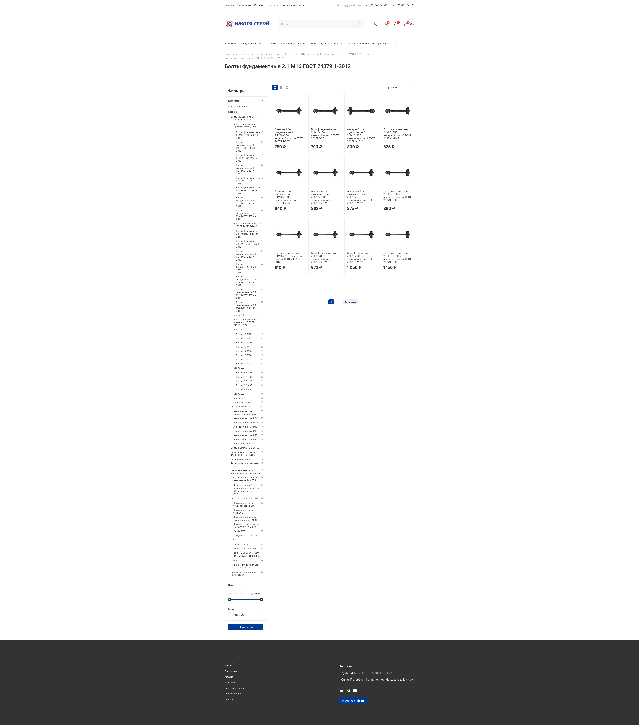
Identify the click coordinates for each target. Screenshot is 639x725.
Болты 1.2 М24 (244, 347)
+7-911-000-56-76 (403, 5)
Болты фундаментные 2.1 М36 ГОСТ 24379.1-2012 (246, 281)
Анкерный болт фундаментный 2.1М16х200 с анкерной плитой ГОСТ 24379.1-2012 (289, 135)
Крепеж (244, 54)
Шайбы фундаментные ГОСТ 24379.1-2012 (245, 566)
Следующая (350, 302)
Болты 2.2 (238, 367)
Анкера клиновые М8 (244, 439)
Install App (349, 700)
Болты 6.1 (238, 315)
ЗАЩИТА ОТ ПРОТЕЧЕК (280, 43)
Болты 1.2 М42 (244, 359)
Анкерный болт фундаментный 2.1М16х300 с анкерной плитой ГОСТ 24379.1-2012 (361, 135)
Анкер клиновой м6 (244, 443)
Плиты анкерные (242, 402)
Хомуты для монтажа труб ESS (244, 511)
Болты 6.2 (238, 393)
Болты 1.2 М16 (243, 338)
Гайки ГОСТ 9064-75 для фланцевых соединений (246, 554)
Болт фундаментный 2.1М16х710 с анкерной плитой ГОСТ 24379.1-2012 (288, 257)
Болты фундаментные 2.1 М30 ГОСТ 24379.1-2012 (246, 268)
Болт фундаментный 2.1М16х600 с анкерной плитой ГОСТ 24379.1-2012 (397, 195)
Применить (246, 627)
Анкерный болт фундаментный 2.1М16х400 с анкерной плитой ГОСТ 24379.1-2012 (289, 197)
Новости (229, 699)
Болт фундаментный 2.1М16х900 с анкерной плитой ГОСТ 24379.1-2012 (361, 257)
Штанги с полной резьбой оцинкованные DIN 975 (245, 479)
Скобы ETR (239, 531)
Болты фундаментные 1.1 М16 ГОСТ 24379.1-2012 (246, 146)
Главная (229, 5)
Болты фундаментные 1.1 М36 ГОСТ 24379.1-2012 (248, 190)
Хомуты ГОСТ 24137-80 (245, 535)
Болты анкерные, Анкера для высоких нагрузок (244, 453)
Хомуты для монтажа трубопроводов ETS (244, 504)
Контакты (272, 5)
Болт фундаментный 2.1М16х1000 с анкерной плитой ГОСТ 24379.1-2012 (397, 257)
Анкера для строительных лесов (245, 465)
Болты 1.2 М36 (244, 355)
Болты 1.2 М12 (243, 334)
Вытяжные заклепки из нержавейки (243, 573)
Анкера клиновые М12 (245, 431)
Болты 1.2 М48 (244, 363)
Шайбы (234, 560)
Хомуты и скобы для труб (244, 498)
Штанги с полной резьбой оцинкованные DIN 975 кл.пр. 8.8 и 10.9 (246, 489)
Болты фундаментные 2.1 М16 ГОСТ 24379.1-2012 (248, 234)
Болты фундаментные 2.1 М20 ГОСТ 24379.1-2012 (248, 244)
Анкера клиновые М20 (245, 422)
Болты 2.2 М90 (244, 389)
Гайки (233, 539)
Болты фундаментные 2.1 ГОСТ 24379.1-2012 (338, 54)
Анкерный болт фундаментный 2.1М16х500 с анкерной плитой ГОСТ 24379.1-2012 (361, 197)
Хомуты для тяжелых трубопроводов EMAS (245, 518)
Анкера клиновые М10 (245, 435)
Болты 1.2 (238, 329)
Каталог (259, 5)
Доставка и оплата (292, 5)
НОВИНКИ (231, 43)
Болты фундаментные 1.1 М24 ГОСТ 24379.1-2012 (246, 169)
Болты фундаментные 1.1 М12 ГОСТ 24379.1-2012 (248, 135)
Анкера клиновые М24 (245, 418)
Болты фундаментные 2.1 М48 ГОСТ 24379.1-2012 (246, 306)
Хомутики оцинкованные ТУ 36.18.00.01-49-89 (246, 525)
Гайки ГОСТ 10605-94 (244, 548)
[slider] (229, 599)
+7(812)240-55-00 (377, 5)
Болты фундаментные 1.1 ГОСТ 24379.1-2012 (245, 126)
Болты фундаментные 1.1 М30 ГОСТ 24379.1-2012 (248, 181)
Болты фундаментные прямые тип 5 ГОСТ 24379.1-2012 (245, 322)
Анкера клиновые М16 (245, 426)
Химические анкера (241, 459)
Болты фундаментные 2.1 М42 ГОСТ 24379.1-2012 (246, 294)
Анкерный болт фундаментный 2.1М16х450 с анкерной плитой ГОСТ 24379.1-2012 (325, 197)
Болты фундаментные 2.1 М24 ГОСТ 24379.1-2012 (246, 255)
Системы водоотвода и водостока (318, 43)
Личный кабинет (233, 693)
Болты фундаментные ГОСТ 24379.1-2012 (280, 54)
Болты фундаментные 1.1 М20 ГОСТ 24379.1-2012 (248, 158)
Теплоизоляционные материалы (366, 43)
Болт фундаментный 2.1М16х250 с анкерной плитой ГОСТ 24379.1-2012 (325, 134)
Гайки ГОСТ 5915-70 (243, 544)
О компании (244, 5)
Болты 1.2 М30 (244, 351)
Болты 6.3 (238, 398)
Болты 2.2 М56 (244, 372)
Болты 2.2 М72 (244, 381)
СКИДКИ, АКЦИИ (251, 43)
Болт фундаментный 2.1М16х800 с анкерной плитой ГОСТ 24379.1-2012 (325, 257)
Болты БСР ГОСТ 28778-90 (245, 447)
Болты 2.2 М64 (244, 377)
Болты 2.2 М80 (244, 385)
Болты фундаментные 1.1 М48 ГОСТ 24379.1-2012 (246, 215)
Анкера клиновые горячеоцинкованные (245, 413)
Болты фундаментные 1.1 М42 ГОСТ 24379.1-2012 (246, 202)
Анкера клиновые (240, 406)
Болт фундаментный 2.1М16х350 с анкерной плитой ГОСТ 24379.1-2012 (397, 134)
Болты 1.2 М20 (244, 342)
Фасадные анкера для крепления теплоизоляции (245, 472)
